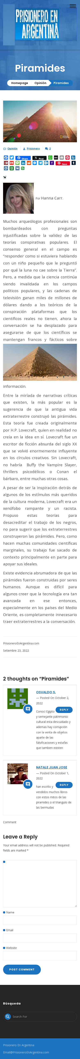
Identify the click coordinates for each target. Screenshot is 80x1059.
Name (10, 912)
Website (11, 948)
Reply (64, 710)
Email (9, 930)
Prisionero (33, 148)
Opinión (40, 83)
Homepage (19, 83)
